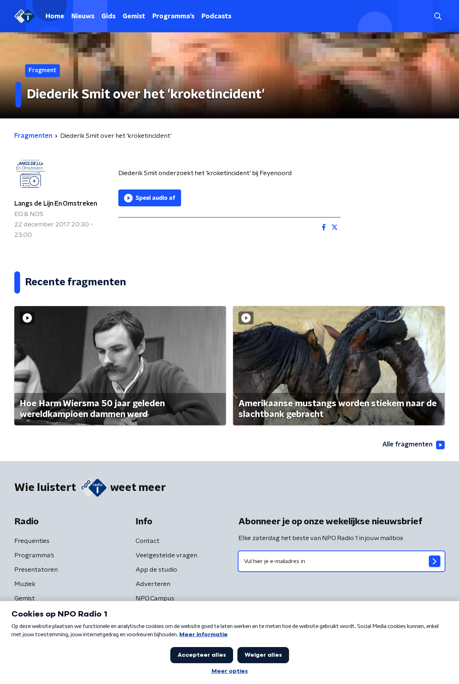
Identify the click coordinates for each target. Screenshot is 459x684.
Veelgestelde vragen (166, 555)
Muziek (25, 584)
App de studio (156, 570)
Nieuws (82, 16)
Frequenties (31, 541)
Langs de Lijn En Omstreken (55, 204)
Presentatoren (36, 570)
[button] (438, 16)
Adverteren (153, 584)
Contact (148, 541)
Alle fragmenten (407, 444)
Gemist (134, 16)
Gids (108, 16)
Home (55, 16)
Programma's (173, 16)
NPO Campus (155, 598)
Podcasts (216, 16)
